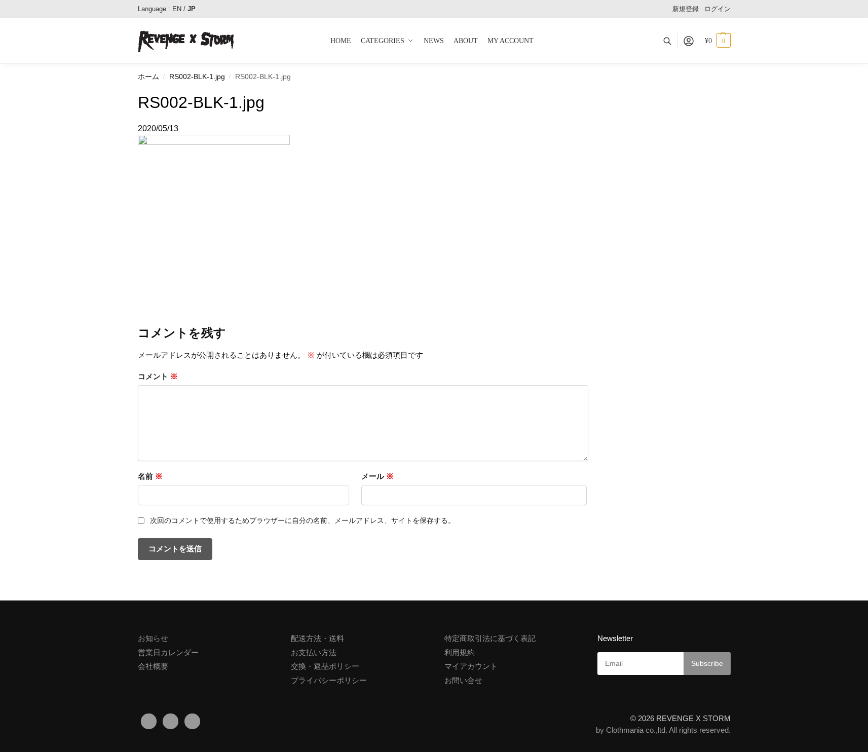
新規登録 (685, 9)
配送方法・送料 (317, 638)
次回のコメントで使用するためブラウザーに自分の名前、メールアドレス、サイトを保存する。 (302, 520)
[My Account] (689, 41)
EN (176, 9)
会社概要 (153, 666)
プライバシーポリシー (329, 680)
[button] (718, 41)
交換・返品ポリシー (325, 666)
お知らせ (153, 638)
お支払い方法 (313, 652)
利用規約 (459, 652)
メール (377, 476)
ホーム (148, 77)
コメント (158, 376)
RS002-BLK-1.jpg (197, 77)
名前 (150, 476)
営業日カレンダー (168, 652)
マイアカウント (471, 666)
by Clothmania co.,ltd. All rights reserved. (663, 730)
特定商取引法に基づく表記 (490, 638)
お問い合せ (463, 680)
